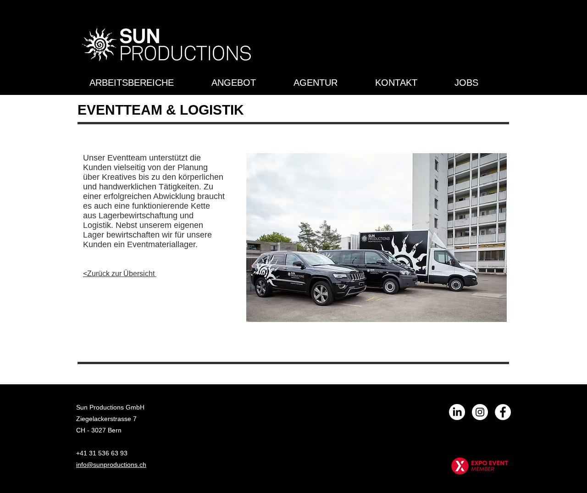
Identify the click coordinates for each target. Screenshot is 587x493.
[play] (487, 313)
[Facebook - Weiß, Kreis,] (503, 412)
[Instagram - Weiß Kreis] (480, 412)
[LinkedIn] (457, 412)
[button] (376, 237)
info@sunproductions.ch (111, 464)
